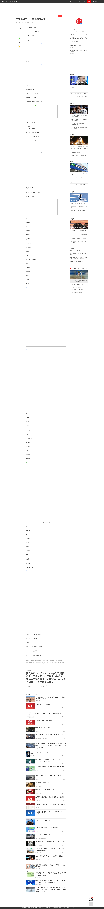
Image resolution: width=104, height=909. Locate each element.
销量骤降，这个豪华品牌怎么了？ (44, 727)
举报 (65, 22)
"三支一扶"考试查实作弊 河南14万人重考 (78, 93)
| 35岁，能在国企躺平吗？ (76, 250)
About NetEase (35, 907)
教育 (71, 268)
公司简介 (40, 907)
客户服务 (50, 907)
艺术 (75, 268)
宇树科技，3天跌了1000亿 (76, 213)
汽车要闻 (72, 219)
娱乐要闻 (72, 134)
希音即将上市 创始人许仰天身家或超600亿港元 (48, 713)
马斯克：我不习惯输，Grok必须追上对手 (78, 203)
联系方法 (43, 907)
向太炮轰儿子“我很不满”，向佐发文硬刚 (78, 155)
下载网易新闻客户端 (41, 686)
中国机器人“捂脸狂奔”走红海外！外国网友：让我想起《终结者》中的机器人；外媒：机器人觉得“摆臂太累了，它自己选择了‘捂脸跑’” (50, 745)
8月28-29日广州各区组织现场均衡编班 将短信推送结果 (50, 804)
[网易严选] (79, 1)
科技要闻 (72, 192)
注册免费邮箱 (94, 1)
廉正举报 (68, 907)
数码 (83, 268)
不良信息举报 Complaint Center (61, 907)
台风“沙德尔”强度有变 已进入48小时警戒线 (46, 827)
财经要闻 (72, 161)
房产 (79, 268)
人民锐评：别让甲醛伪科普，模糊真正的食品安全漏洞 (49, 797)
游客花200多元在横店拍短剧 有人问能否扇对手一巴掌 (49, 734)
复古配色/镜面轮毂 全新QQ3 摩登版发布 (78, 238)
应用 (7, 1)
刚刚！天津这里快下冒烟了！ (76, 45)
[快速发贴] (20, 29)
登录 (89, 1)
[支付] (82, 1)
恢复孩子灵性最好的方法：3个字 (77, 284)
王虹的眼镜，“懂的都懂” (41, 752)
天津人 (28, 22)
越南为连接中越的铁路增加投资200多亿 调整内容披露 (49, 766)
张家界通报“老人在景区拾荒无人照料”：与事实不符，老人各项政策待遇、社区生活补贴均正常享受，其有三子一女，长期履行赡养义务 (50, 874)
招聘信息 (47, 907)
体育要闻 (72, 103)
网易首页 (3, 1)
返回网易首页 (30, 686)
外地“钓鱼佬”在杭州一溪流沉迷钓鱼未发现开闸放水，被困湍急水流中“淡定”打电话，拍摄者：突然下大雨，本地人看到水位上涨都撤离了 (50, 889)
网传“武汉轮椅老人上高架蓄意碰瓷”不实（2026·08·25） (50, 841)
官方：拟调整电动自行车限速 (43, 704)
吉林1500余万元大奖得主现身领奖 (44, 789)
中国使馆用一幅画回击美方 (42, 782)
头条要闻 (72, 74)
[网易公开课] (74, 1)
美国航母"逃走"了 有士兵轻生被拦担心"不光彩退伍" (49, 775)
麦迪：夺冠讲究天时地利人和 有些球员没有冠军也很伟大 (50, 856)
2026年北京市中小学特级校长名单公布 (78, 289)
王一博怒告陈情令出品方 (75, 152)
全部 (87, 34)
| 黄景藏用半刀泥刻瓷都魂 (76, 261)
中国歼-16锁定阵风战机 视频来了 (44, 820)
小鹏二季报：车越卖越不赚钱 (43, 834)
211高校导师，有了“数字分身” (76, 287)
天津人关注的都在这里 (79, 27)
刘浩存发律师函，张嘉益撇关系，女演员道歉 (79, 146)
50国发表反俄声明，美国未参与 (43, 720)
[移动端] (70, 1)
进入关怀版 (16, 1)
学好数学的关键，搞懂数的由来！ (77, 292)
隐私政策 (54, 907)
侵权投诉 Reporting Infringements (76, 907)
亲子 (87, 268)
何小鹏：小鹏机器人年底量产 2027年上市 (78, 210)
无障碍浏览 (11, 1)
